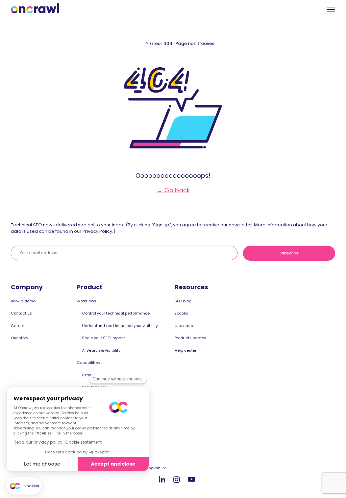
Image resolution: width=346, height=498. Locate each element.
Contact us (21, 313)
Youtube (191, 479)
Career (17, 325)
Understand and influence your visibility (120, 325)
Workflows (86, 301)
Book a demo (23, 301)
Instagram (176, 479)
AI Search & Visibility (101, 350)
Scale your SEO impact (103, 338)
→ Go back (173, 190)
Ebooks (181, 313)
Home (138, 43)
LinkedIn (162, 479)
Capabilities (88, 362)
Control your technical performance (116, 313)
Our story (19, 338)
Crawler (89, 375)
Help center (185, 350)
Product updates (190, 338)
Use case (184, 325)
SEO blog (183, 301)
